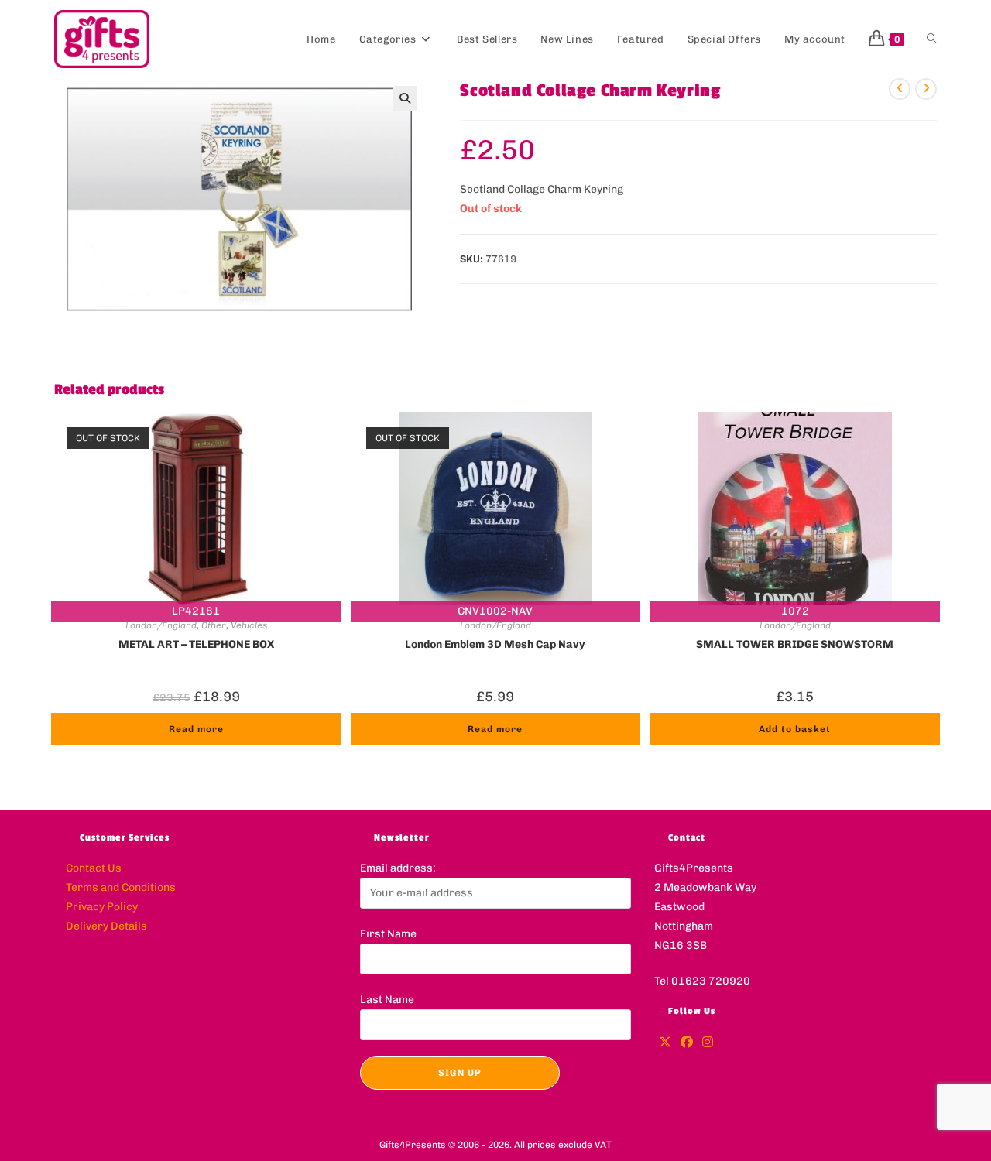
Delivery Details (106, 926)
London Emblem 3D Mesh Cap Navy (495, 644)
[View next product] (926, 89)
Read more (196, 729)
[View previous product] (899, 89)
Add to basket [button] (795, 729)
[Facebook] (687, 1043)
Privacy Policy (102, 906)
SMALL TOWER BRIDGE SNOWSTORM (794, 644)
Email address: (398, 868)
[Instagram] (707, 1043)
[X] (665, 1043)
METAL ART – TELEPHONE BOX (196, 644)
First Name (388, 933)
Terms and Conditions (121, 887)
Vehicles (249, 625)
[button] (405, 98)
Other (213, 625)
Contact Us (94, 868)
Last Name (387, 999)
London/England (161, 625)
